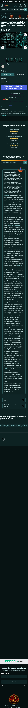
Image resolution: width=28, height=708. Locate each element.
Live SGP (6, 195)
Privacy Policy (20, 685)
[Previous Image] (3, 48)
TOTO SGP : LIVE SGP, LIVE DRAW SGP (14, 87)
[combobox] (12, 9)
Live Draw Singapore (14, 225)
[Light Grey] (2, 66)
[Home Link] (6, 5)
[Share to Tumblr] (3, 439)
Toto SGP (16, 291)
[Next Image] (25, 48)
